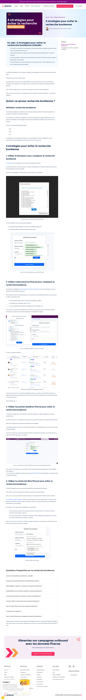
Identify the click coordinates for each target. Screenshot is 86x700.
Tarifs (5, 672)
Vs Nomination (40, 672)
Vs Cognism (39, 677)
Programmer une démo (49, 6)
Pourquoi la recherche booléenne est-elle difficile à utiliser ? (32, 581)
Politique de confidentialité (59, 677)
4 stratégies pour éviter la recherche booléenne (69, 48)
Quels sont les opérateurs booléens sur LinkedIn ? (32, 576)
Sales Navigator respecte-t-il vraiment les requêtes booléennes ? (32, 586)
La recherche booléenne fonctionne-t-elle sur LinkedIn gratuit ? (32, 596)
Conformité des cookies (58, 679)
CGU (54, 672)
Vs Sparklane (39, 679)
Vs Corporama (40, 684)
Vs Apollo (39, 674)
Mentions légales (56, 674)
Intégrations (23, 672)
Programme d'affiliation (25, 674)
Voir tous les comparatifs (42, 686)
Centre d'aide (23, 677)
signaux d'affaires (35, 473)
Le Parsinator (9, 163)
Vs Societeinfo (40, 681)
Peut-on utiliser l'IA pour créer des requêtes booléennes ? (32, 606)
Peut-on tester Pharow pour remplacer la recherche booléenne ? (32, 616)
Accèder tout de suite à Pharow (65, 6)
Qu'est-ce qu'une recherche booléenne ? (68, 45)
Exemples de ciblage (9, 677)
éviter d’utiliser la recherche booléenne (30, 289)
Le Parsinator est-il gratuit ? (32, 611)
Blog (5, 674)
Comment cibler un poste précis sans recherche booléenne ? (32, 601)
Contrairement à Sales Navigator (14, 499)
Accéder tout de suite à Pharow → (43, 653)
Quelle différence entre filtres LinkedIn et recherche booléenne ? (32, 591)
